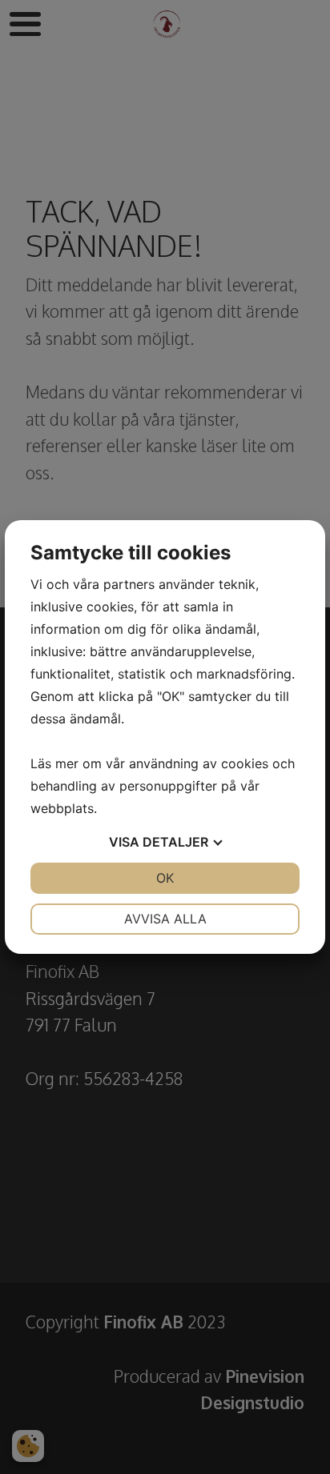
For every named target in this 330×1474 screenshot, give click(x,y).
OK (165, 878)
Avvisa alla (165, 919)
